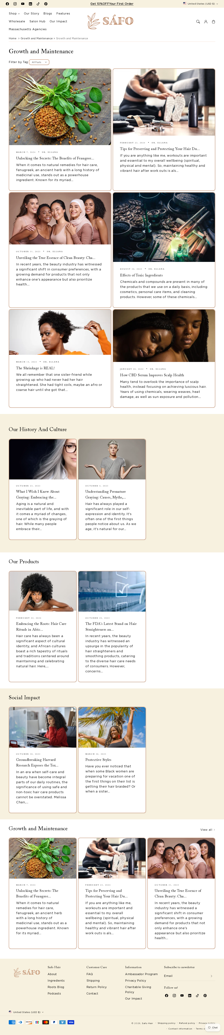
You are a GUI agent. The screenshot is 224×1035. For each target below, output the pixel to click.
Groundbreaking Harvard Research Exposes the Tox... (37, 763)
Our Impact (133, 998)
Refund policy (187, 1023)
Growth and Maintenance (37, 38)
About (52, 974)
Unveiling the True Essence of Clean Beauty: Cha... (56, 258)
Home (12, 38)
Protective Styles (98, 760)
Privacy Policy (135, 980)
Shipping (93, 980)
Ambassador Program (141, 974)
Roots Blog (56, 987)
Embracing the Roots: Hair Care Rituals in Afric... (41, 627)
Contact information (180, 1028)
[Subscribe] (211, 976)
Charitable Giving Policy (138, 989)
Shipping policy (167, 1023)
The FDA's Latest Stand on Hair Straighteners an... (110, 627)
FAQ (89, 974)
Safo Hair (147, 1023)
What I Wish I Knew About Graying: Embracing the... (37, 494)
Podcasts (54, 993)
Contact (92, 993)
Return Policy (96, 987)
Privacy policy (207, 1023)
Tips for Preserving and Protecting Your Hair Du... (160, 149)
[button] (198, 21)
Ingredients (56, 980)
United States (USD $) (201, 3)
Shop (13, 13)
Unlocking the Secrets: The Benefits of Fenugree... (55, 158)
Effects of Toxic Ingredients (141, 275)
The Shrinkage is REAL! (35, 368)
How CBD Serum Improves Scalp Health (152, 375)
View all (206, 829)
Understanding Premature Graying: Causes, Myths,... (105, 494)
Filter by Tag (18, 62)
